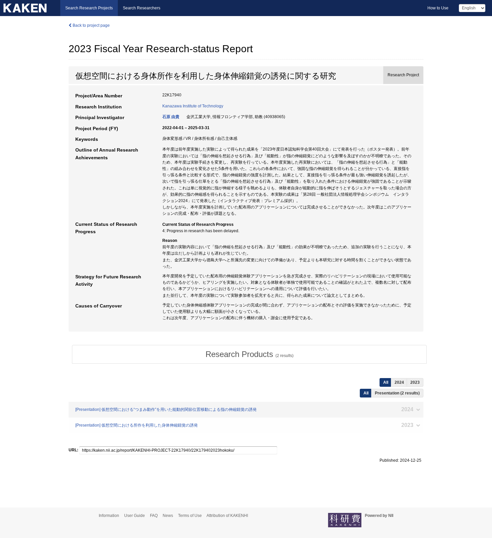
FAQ (154, 515)
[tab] (249, 354)
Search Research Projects (89, 8)
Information (109, 515)
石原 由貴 (170, 116)
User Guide (134, 515)
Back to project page (91, 25)
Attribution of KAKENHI (227, 515)
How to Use (437, 8)
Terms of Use (190, 515)
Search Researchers (141, 8)
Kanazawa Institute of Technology (192, 106)
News (168, 515)
